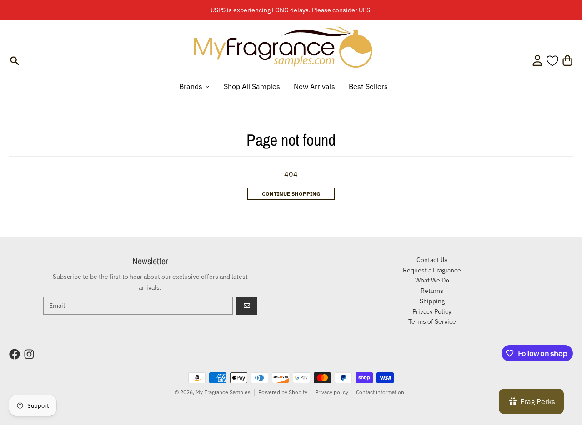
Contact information (380, 392)
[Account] (537, 60)
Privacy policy (331, 392)
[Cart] (567, 60)
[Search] (14, 60)
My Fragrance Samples (223, 392)
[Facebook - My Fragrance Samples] (14, 354)
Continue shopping (291, 193)
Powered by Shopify (282, 392)
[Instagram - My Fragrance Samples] (29, 354)
